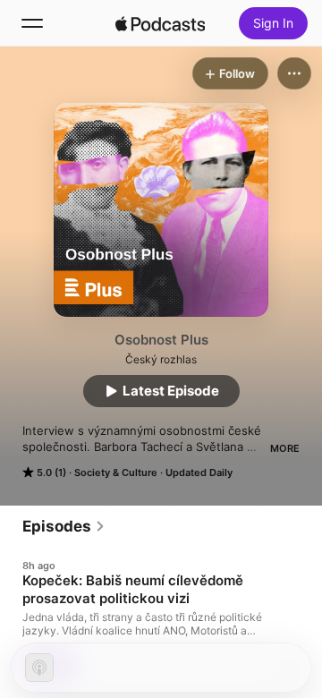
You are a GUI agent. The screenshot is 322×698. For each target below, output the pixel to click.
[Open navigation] (32, 23)
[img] (160, 23)
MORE (285, 448)
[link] (64, 526)
